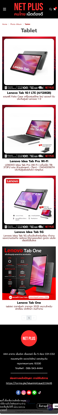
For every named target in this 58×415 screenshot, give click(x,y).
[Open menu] (4, 9)
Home (4, 24)
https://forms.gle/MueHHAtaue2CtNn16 (29, 383)
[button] (50, 9)
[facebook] (18, 392)
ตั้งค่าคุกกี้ (43, 406)
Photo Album (16, 24)
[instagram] (23, 392)
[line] (34, 392)
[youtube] (29, 392)
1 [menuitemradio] (29, 317)
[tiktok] (39, 392)
